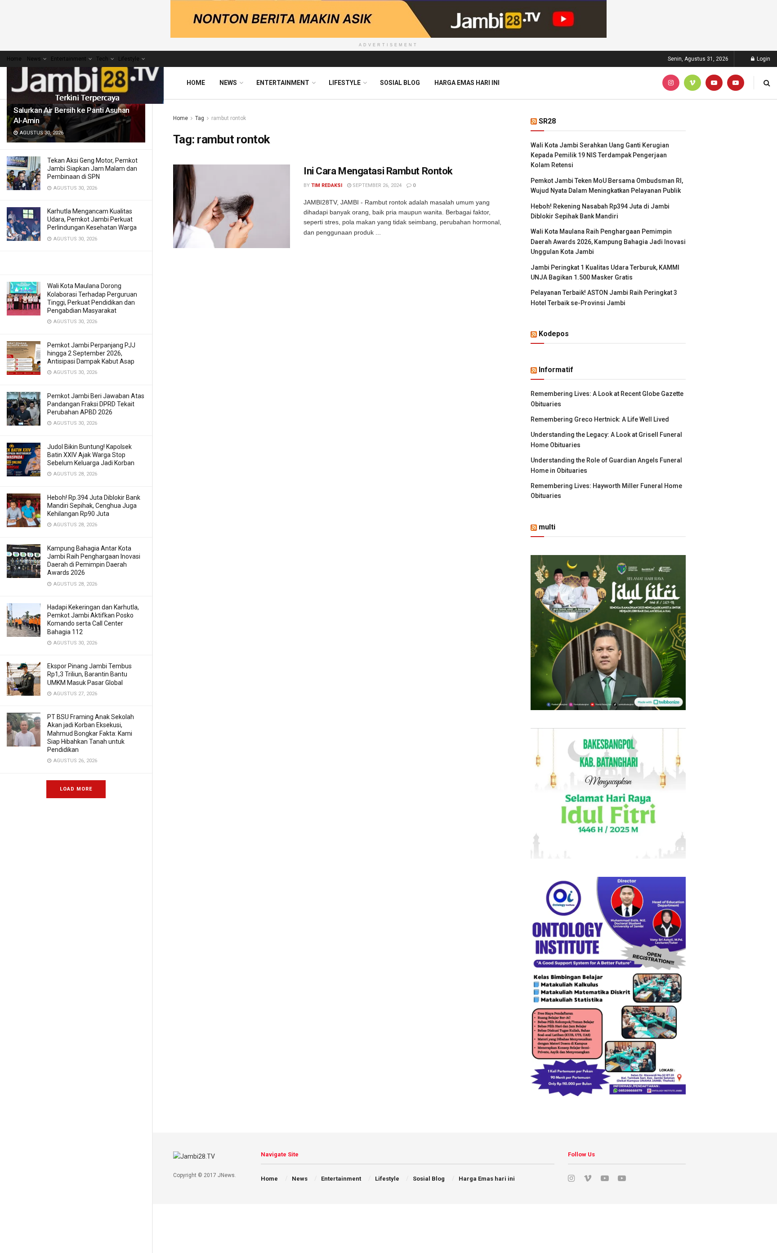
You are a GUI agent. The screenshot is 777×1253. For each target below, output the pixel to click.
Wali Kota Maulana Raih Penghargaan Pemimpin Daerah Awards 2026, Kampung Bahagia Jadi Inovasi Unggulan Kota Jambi (608, 241)
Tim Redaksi (326, 185)
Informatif (556, 369)
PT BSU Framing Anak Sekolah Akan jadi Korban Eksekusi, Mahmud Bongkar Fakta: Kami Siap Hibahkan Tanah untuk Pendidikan (90, 733)
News (34, 59)
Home (14, 59)
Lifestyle (128, 59)
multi (547, 527)
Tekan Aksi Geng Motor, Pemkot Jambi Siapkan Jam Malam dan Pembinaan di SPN (92, 168)
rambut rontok (228, 118)
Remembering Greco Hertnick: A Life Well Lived (600, 419)
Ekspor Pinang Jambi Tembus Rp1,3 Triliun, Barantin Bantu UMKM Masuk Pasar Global (89, 674)
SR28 (547, 121)
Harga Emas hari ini (467, 82)
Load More (76, 789)
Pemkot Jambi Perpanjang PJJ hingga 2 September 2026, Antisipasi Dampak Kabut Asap (91, 353)
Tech (102, 59)
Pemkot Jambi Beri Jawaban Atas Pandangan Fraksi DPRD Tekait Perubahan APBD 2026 (95, 404)
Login (762, 59)
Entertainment (68, 59)
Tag (199, 118)
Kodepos (554, 333)
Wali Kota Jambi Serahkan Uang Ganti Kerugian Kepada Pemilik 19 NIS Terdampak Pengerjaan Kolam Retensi (600, 155)
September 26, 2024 (376, 185)
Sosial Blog (400, 82)
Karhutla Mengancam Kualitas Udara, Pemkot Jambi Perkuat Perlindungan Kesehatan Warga (92, 219)
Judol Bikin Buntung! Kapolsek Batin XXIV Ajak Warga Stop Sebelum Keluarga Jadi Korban (90, 455)
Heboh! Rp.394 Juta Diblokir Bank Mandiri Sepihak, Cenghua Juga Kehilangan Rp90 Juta (93, 505)
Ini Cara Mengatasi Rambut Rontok (378, 171)
